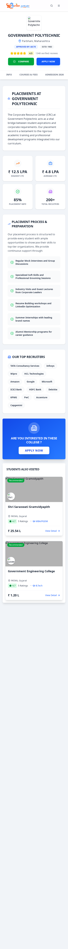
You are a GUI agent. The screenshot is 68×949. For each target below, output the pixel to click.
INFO (9, 74)
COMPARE (23, 61)
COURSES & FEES (28, 74)
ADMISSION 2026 (54, 74)
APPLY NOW (48, 61)
